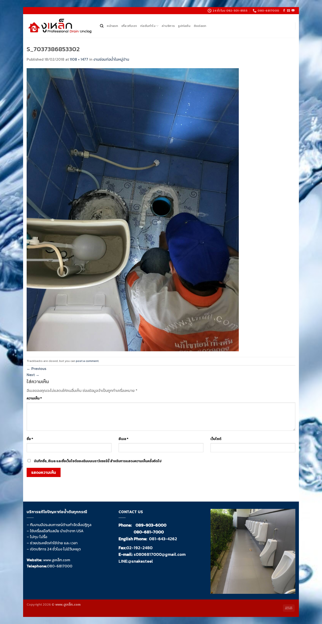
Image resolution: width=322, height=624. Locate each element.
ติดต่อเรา (200, 26)
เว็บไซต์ (216, 438)
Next (33, 374)
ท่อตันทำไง (147, 26)
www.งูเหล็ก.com (56, 560)
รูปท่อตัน (184, 26)
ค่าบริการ (168, 26)
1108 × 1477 (79, 59)
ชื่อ (30, 438)
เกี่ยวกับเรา (129, 26)
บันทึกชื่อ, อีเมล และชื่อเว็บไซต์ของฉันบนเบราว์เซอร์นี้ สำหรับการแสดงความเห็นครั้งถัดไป (97, 461)
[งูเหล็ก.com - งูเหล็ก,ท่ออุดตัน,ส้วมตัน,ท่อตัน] (60, 26)
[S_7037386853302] (133, 209)
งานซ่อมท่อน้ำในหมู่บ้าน (111, 59)
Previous (36, 368)
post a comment (87, 361)
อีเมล (123, 438)
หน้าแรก (112, 26)
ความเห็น (34, 398)
